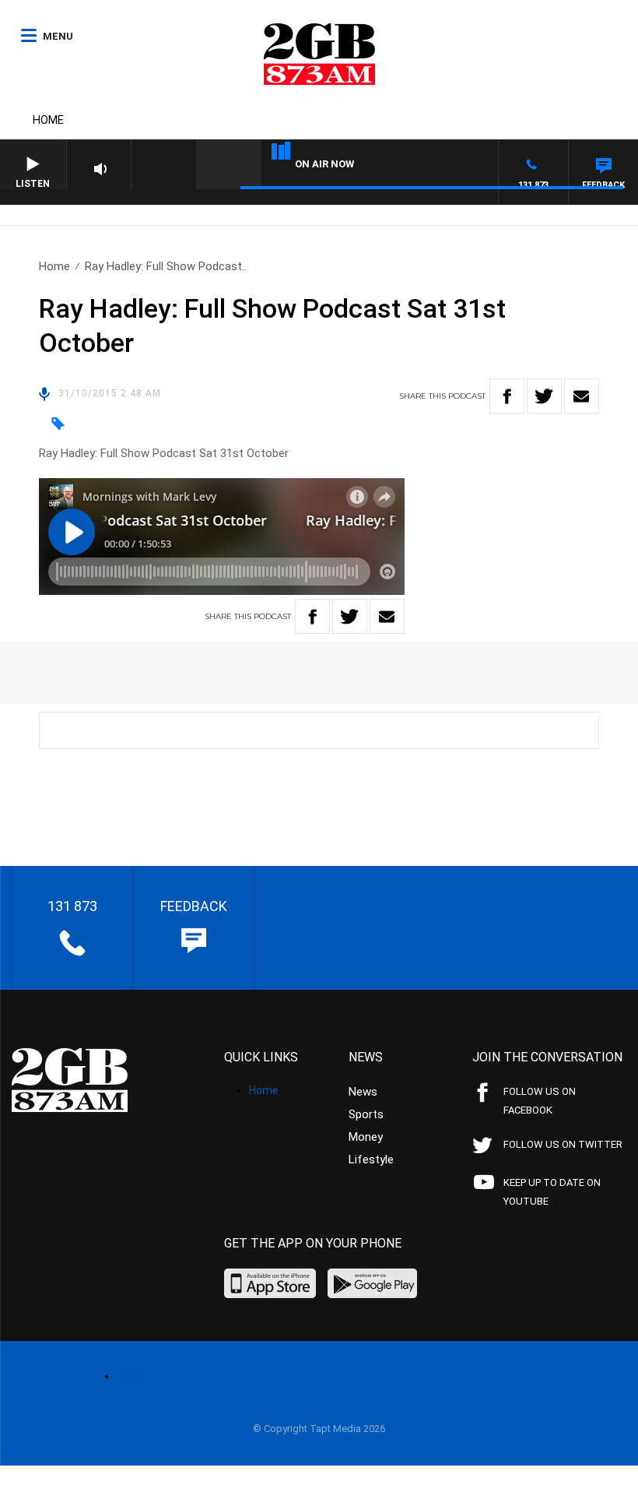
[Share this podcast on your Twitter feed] (544, 395)
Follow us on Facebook (539, 1101)
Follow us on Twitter (562, 1144)
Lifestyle (371, 1159)
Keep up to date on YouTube (552, 1192)
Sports (366, 1114)
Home (48, 120)
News (363, 1092)
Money (366, 1137)
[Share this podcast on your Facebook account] (506, 395)
